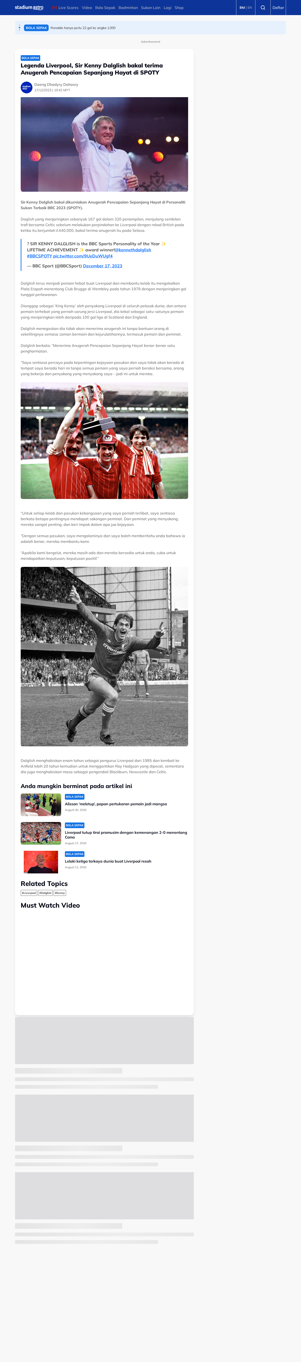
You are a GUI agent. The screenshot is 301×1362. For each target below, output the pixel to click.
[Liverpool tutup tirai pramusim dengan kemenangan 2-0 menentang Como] (41, 833)
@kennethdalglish (133, 250)
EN (250, 7)
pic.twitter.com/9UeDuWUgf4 (83, 256)
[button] (19, 25)
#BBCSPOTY (39, 256)
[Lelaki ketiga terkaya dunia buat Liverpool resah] (41, 862)
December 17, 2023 (102, 266)
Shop (179, 7)
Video (87, 7)
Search (262, 7)
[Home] (29, 7)
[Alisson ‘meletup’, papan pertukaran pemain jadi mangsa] (41, 804)
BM (242, 7)
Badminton (128, 7)
